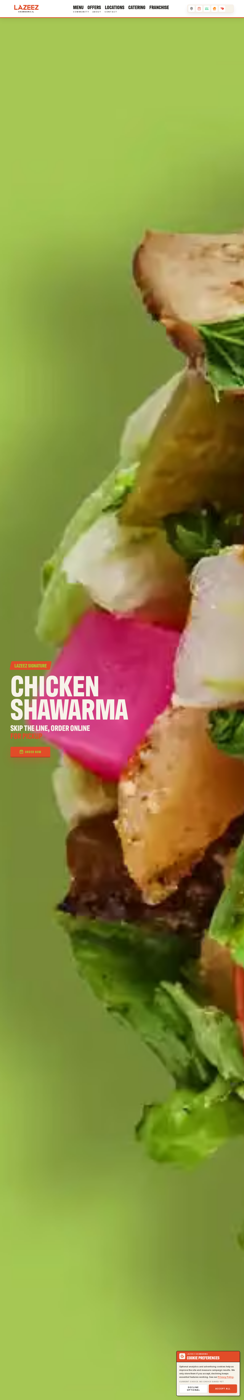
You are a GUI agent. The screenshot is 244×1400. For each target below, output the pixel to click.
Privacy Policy (226, 1377)
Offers (94, 7)
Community (81, 12)
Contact (111, 12)
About (96, 12)
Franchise (159, 7)
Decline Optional (193, 1388)
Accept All (222, 1388)
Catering (136, 7)
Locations (114, 7)
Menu (78, 7)
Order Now (33, 752)
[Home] (26, 8)
